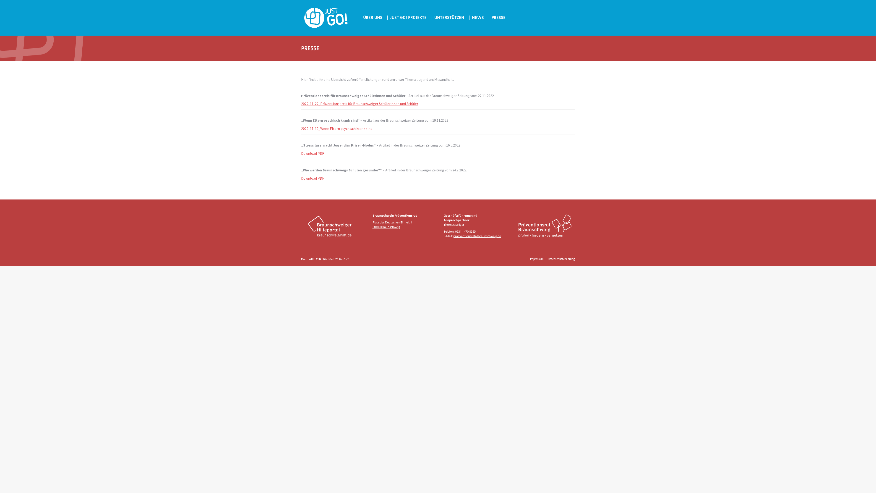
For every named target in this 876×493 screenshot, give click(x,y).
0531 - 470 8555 (465, 231)
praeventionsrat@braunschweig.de (477, 236)
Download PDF (312, 153)
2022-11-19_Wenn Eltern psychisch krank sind (336, 128)
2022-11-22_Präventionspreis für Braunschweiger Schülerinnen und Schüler (359, 103)
